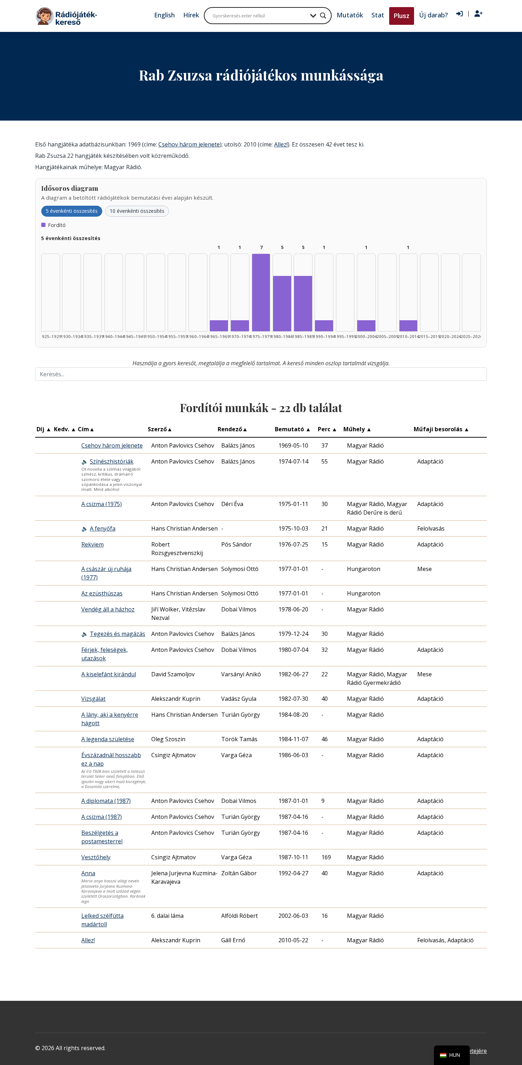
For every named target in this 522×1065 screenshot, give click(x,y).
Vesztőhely (95, 857)
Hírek (191, 15)
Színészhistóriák (112, 461)
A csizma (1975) (101, 504)
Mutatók (350, 15)
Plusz (401, 16)
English (164, 15)
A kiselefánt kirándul (108, 674)
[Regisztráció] (478, 14)
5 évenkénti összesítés (72, 210)
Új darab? (433, 15)
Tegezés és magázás (117, 634)
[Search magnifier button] (323, 16)
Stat (377, 15)
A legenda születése (107, 739)
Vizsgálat (93, 699)
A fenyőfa (102, 528)
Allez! (281, 144)
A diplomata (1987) (106, 801)
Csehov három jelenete (189, 144)
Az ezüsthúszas (102, 593)
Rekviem (92, 544)
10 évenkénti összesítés (137, 210)
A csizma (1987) (101, 817)
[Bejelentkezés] (459, 14)
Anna (88, 873)
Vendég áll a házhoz (108, 609)
